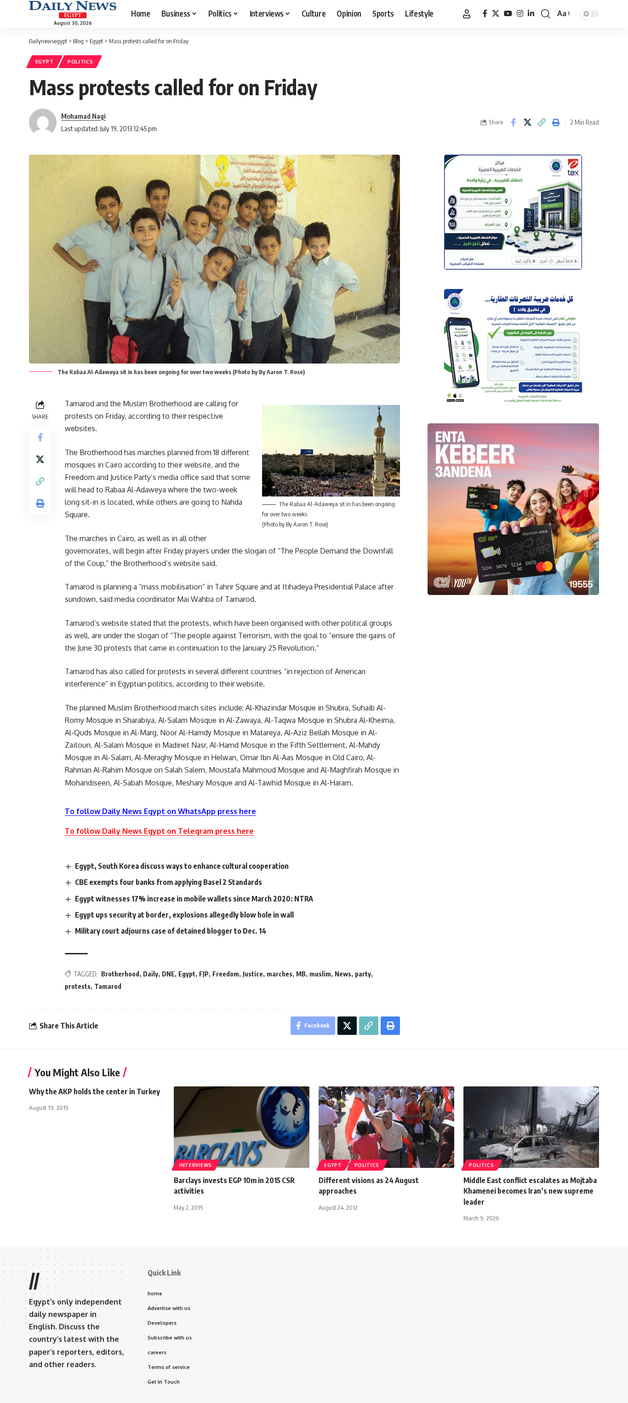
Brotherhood (120, 974)
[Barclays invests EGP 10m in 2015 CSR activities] (241, 1127)
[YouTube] (508, 13)
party (363, 974)
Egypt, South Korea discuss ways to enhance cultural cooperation (182, 866)
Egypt (44, 61)
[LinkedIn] (531, 13)
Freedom (225, 974)
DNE (168, 974)
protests (78, 986)
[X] (496, 13)
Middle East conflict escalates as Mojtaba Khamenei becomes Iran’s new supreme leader (530, 1191)
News (343, 974)
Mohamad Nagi (83, 116)
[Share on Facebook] (513, 122)
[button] (466, 13)
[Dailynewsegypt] (72, 9)
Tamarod (107, 986)
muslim (320, 974)
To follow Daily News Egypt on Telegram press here (159, 831)
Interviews (195, 1165)
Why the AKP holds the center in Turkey (94, 1091)
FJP (204, 974)
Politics (80, 61)
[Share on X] (527, 122)
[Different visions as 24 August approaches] (386, 1127)
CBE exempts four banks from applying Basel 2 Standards (168, 882)
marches (279, 974)
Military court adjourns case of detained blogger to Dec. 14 (170, 930)
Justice (253, 974)
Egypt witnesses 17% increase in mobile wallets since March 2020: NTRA (194, 898)
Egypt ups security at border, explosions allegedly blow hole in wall (184, 914)
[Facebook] (485, 13)
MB (301, 974)
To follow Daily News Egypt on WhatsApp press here (160, 811)
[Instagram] (519, 13)
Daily (150, 974)
